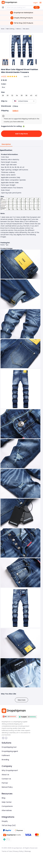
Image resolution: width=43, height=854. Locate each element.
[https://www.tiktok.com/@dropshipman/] (3, 738)
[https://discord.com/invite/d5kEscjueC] (6, 738)
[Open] (33, 101)
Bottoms (18, 29)
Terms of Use (7, 851)
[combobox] (21, 101)
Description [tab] (6, 144)
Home (2, 29)
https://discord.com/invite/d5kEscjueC (6, 738)
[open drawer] (40, 3)
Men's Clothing (10, 29)
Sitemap (28, 851)
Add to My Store (21, 134)
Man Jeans (26, 29)
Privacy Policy (18, 851)
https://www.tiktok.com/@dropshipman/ (3, 738)
